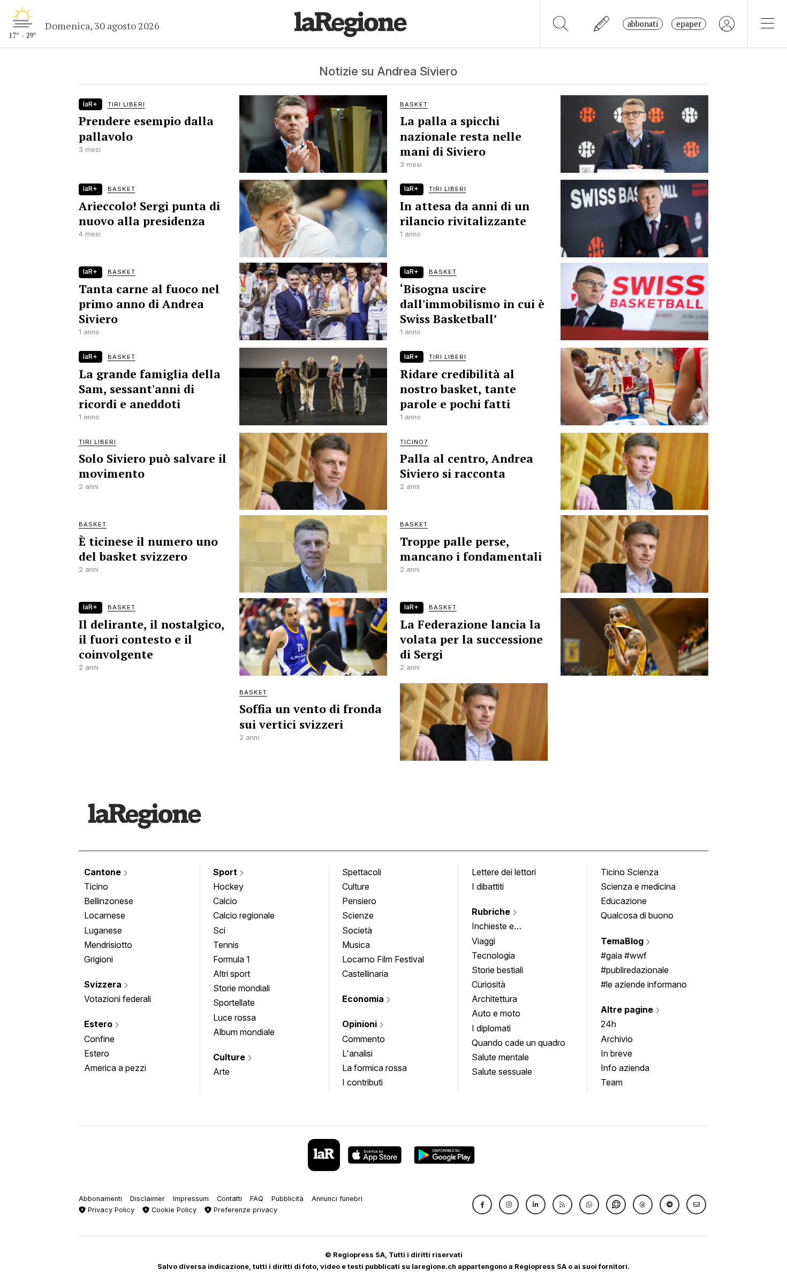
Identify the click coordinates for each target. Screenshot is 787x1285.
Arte (221, 1071)
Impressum (191, 1199)
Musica (356, 944)
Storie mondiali (241, 988)
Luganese (103, 930)
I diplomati (491, 1028)
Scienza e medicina (638, 886)
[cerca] (560, 24)
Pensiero (359, 901)
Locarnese (104, 915)
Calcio (225, 901)
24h (608, 1024)
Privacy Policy (110, 1210)
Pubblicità (287, 1199)
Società (357, 930)
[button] (482, 1204)
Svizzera (104, 984)
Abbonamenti (100, 1199)
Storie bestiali (497, 970)
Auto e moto (496, 1013)
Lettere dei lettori (504, 872)
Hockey (228, 886)
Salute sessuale (502, 1071)
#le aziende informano (644, 984)
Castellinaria (365, 973)
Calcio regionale (244, 915)
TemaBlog (623, 941)
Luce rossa (234, 1017)
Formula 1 (231, 959)
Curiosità (488, 984)
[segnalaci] (602, 24)
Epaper (688, 24)
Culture (230, 1057)
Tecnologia (493, 955)
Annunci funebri (337, 1199)
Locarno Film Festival (383, 959)
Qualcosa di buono (637, 915)
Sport (226, 872)
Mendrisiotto (108, 944)
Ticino (96, 886)
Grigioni (98, 959)
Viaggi (483, 941)
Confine (99, 1039)
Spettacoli (361, 872)
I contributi (362, 1082)
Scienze (358, 915)
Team (612, 1082)
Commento (363, 1039)
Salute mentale (500, 1057)
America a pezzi (115, 1067)
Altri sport (231, 973)
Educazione (624, 901)
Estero (99, 1024)
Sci (219, 930)
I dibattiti (488, 886)
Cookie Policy (172, 1210)
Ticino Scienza (630, 872)
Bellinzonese (108, 901)
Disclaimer (147, 1199)
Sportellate (234, 1002)
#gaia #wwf (624, 955)
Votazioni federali (117, 998)
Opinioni (360, 1024)
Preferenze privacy (244, 1210)
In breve (616, 1053)
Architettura (494, 998)
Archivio (617, 1039)
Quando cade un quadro (518, 1042)
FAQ (256, 1199)
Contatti (229, 1199)
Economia (364, 998)
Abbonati (642, 24)
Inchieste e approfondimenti (503, 927)
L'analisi (357, 1053)
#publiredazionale (635, 970)
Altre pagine (628, 1009)
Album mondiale (244, 1032)
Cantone (103, 872)
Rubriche (492, 911)
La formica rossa (374, 1067)
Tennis (226, 944)
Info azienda (625, 1067)
